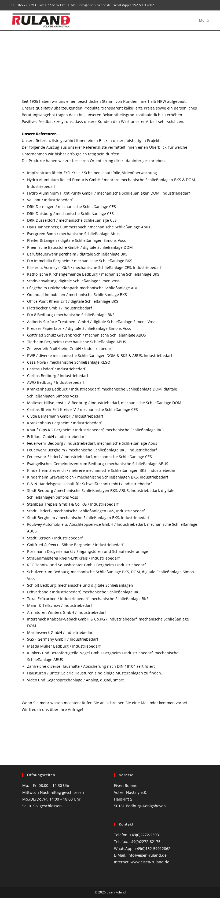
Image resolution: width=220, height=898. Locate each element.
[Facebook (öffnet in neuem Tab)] (201, 5)
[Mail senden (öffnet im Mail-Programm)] (206, 5)
